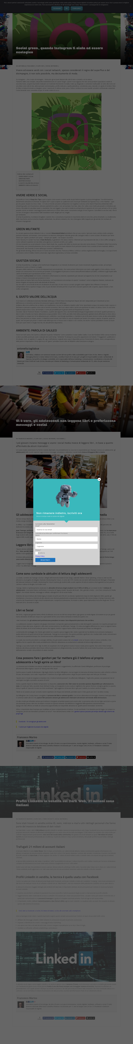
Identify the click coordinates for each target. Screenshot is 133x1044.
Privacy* (38, 550)
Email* (37, 526)
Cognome (38, 542)
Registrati (45, 560)
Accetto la (41, 553)
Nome (37, 535)
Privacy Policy (39, 556)
